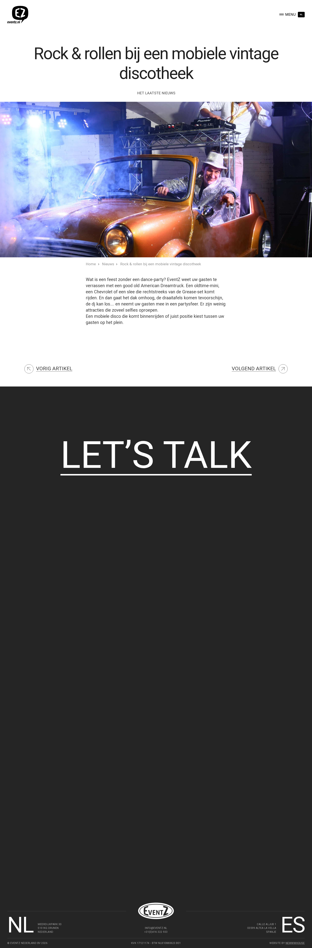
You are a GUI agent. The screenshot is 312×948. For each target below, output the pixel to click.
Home (91, 264)
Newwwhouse (295, 943)
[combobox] (301, 14)
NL (301, 14)
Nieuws (108, 264)
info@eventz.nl (156, 928)
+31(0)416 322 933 (156, 931)
